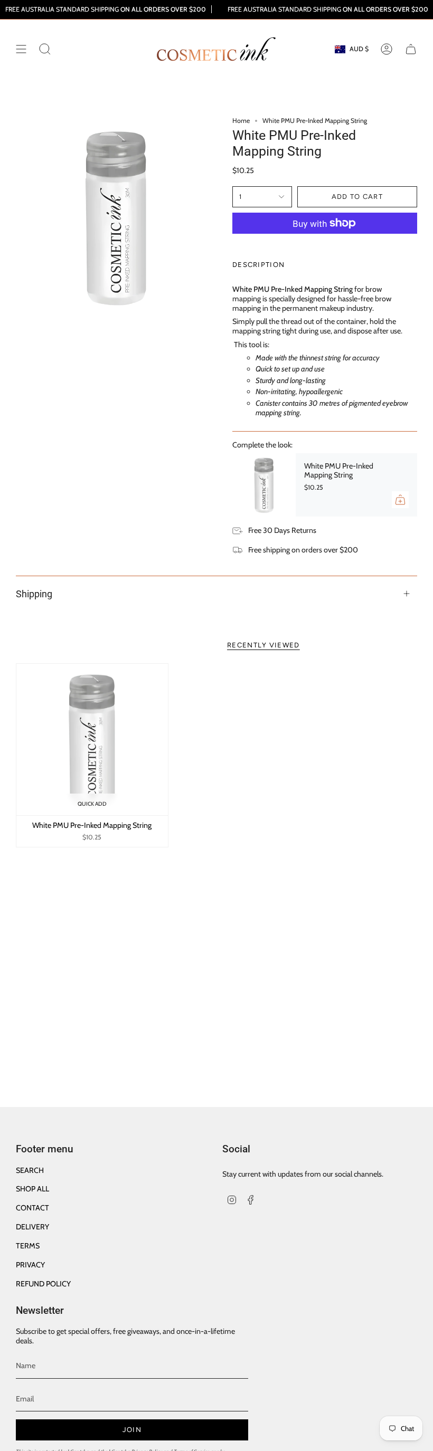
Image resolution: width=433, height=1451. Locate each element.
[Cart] (411, 49)
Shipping (34, 593)
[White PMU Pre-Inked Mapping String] (264, 485)
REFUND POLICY (43, 1283)
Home (241, 121)
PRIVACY (30, 1264)
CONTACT (32, 1208)
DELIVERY (32, 1227)
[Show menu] (21, 49)
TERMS (28, 1245)
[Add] (400, 499)
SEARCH (30, 1170)
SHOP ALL (32, 1189)
